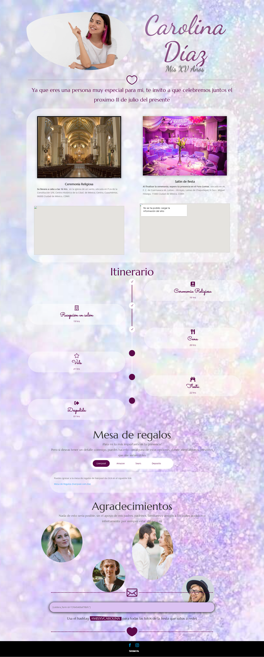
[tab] (101, 463)
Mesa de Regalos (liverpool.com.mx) (72, 484)
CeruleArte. (134, 651)
